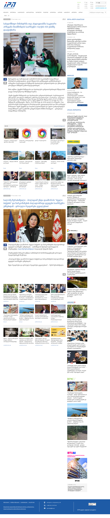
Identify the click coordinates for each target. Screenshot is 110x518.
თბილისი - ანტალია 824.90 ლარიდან (10, 162)
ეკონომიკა (53, 12)
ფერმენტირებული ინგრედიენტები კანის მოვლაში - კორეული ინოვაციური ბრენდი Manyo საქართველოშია (57, 341)
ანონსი (80, 12)
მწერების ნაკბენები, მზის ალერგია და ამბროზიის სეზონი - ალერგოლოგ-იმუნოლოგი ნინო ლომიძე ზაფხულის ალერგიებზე (26, 341)
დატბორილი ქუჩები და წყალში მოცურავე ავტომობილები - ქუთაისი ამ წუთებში (58, 184)
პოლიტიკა (13, 12)
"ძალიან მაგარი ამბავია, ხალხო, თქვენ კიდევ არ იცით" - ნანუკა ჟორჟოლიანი (42, 184)
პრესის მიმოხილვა (74, 110)
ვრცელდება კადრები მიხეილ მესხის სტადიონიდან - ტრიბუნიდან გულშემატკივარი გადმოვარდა (25, 185)
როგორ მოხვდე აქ (59, 126)
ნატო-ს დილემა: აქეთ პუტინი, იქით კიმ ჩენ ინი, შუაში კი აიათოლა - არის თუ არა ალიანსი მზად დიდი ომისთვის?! (77, 178)
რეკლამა (32, 502)
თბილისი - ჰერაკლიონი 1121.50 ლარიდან (25, 162)
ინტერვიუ (70, 75)
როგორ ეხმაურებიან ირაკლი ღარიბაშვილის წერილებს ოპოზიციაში (41, 317)
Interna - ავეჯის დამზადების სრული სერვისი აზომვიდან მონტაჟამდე (10, 340)
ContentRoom (61, 326)
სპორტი (60, 12)
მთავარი (5, 12)
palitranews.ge (38, 321)
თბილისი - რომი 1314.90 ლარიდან (57, 162)
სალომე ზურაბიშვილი (26, 249)
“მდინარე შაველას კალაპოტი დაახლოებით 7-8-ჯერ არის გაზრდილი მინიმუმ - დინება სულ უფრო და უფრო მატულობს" (77, 444)
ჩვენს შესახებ (15, 502)
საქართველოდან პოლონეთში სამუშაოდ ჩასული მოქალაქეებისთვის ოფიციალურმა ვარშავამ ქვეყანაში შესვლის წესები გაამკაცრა (58, 320)
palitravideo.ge (6, 188)
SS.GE (6, 126)
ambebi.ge (6, 301)
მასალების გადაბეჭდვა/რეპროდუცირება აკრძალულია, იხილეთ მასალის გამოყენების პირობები (18, 508)
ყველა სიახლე (82, 69)
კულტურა (74, 12)
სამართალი (21, 12)
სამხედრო (67, 12)
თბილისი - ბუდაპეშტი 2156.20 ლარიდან (41, 162)
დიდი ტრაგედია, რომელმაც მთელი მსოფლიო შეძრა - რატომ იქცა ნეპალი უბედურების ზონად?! (77, 221)
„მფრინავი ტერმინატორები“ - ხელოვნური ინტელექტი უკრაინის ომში (76, 158)
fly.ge (4, 168)
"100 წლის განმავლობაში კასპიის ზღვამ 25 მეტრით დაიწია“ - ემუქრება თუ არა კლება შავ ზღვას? (26, 317)
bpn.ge (79, 2)
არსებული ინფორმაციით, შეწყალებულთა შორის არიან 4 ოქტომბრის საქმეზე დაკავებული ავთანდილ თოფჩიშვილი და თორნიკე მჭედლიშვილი (77, 29)
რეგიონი (45, 12)
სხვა (5, 15)
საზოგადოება (30, 12)
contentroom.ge (7, 345)
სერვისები (24, 502)
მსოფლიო (39, 12)
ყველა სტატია (82, 105)
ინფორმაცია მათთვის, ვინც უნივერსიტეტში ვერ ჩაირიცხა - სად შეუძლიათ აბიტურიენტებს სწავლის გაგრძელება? (26, 297)
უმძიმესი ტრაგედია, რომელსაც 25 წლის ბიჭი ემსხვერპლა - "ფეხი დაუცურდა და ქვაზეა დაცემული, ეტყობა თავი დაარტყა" (76, 293)
